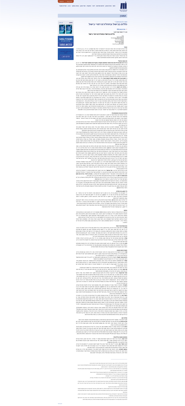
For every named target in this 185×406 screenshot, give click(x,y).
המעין (69, 6)
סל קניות (69, 1)
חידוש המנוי (65, 44)
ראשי (114, 6)
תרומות (62, 1)
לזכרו (93, 6)
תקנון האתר (60, 403)
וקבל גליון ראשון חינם (65, 41)
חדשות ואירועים (100, 6)
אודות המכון (108, 6)
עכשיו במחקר (75, 6)
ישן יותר (61, 22)
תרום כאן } (66, 56)
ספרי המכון (82, 6)
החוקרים (89, 6)
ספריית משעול (62, 6)
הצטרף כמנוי (65, 38)
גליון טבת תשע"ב (119, 21)
